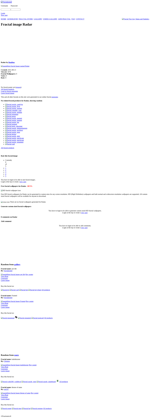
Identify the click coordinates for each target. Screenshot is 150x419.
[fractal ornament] (11, 114)
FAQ (73, 19)
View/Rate (4, 276)
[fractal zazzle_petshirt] (13, 112)
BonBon (11, 62)
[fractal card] (10, 144)
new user (23, 182)
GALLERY (38, 19)
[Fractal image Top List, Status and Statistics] (135, 19)
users (16, 355)
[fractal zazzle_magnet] (13, 108)
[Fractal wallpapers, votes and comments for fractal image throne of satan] (15, 393)
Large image (5, 280)
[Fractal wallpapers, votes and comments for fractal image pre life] (13, 274)
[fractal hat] (23, 290)
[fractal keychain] (34, 290)
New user (4, 15)
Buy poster (29, 274)
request (18, 87)
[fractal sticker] (10, 134)
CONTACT (80, 19)
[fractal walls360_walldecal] (11, 382)
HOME (3, 19)
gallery (17, 264)
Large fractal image (7, 93)
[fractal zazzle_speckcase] (14, 138)
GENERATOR (12, 19)
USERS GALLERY (50, 19)
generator (55, 97)
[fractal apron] (10, 116)
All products (45, 290)
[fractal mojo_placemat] (13, 126)
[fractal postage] (11, 124)
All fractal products (7, 89)
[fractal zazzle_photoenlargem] (16, 128)
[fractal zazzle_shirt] (12, 136)
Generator (4, 278)
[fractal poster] (6, 408)
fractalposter (8, 271)
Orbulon (7, 361)
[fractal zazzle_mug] (12, 132)
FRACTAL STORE (26, 19)
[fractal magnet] (16, 318)
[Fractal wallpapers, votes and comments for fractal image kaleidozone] (15, 365)
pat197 (6, 389)
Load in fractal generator (9, 91)
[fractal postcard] (37, 318)
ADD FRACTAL (64, 19)
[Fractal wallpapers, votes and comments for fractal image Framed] (13, 301)
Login (3, 13)
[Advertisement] (67, 44)
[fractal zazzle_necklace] (14, 130)
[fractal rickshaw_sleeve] (57, 382)
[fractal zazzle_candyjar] (14, 104)
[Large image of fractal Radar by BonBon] (15, 66)
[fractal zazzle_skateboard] (46, 382)
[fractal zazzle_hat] (12, 122)
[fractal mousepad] (7, 318)
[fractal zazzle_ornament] (14, 142)
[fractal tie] (5, 290)
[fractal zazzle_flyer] (12, 106)
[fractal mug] (17, 408)
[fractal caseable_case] (13, 110)
